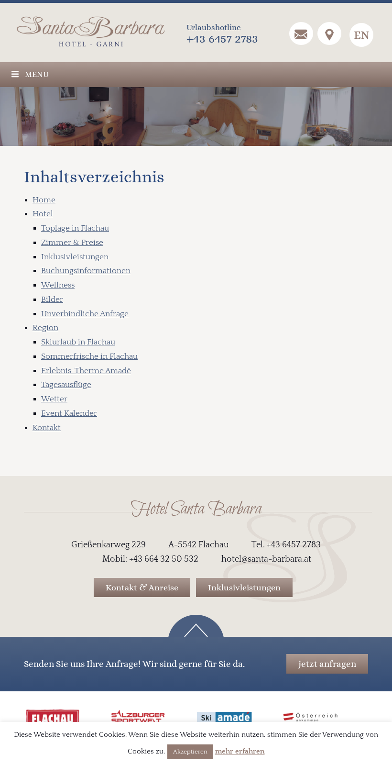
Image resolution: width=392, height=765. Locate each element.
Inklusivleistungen (75, 257)
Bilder (52, 299)
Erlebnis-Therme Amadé (86, 370)
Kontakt (47, 427)
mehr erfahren (240, 751)
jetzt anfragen (327, 664)
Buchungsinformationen (86, 270)
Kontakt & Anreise (142, 587)
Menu (37, 74)
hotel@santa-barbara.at (266, 559)
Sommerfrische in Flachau (89, 356)
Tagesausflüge (66, 384)
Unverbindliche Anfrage (85, 314)
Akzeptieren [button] (190, 751)
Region (45, 327)
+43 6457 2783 (222, 38)
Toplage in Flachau (75, 228)
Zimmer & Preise (72, 242)
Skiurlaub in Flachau (78, 342)
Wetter (54, 399)
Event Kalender (69, 413)
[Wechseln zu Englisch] (361, 35)
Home (44, 200)
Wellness (58, 285)
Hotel (43, 214)
